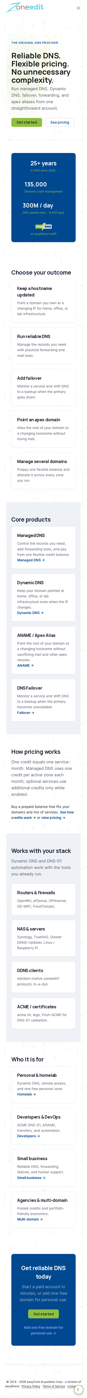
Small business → (31, 1178)
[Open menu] (78, 8)
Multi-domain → (30, 1219)
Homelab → (26, 1094)
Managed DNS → (31, 560)
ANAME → (25, 665)
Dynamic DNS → (30, 613)
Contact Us (74, 1386)
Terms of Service (54, 1386)
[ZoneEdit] (25, 8)
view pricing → (53, 818)
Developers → (28, 1136)
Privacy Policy (31, 1386)
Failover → (25, 713)
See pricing (59, 122)
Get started (27, 122)
